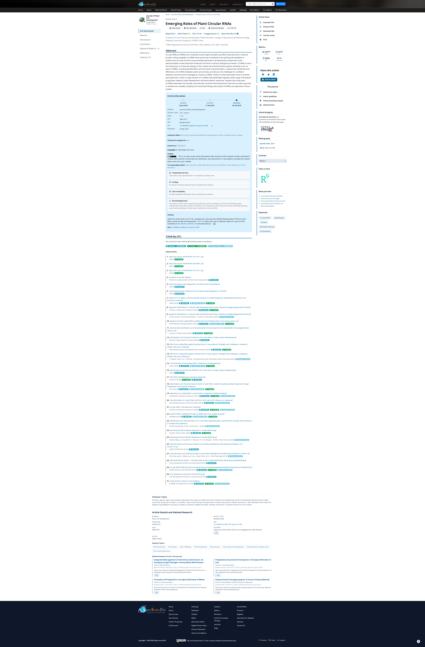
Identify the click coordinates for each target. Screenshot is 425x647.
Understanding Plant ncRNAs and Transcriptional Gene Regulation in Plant (196, 291)
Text (195, 224)
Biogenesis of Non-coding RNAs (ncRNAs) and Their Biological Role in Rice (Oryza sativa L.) (203, 321)
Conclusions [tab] (145, 44)
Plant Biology (172, 547)
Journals (237, 4)
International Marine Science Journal (273, 201)
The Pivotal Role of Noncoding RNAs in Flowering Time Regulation (194, 363)
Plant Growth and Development (233, 547)
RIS (179, 224)
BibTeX (183, 224)
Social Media (241, 607)
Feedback (195, 610)
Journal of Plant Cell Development (182, 14)
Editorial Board (161, 10)
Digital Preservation (199, 625)
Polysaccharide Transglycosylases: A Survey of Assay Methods (242, 579)
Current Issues (190, 10)
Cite (216, 533)
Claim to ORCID (270, 79)
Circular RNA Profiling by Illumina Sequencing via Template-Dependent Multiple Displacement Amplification (210, 467)
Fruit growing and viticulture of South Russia (186, 474)
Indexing (243, 10)
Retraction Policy (197, 622)
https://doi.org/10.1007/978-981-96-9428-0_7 (185, 263)
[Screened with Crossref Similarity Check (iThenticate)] (267, 128)
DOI (203, 28)
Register (281, 4)
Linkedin (282, 640)
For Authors (254, 10)
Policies (223, 4)
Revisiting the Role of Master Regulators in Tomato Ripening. (192, 437)
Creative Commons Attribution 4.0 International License (220, 641)
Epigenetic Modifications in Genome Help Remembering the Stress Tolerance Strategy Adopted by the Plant (209, 307)
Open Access (173, 614)
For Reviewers (281, 10)
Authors (217, 607)
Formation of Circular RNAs (179, 277)
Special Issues (221, 10)
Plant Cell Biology (185, 547)
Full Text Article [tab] (147, 31)
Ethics (193, 618)
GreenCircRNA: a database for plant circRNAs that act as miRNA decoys (196, 414)
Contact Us (241, 625)
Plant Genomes (215, 547)
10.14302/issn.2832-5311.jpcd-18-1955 (194, 126)
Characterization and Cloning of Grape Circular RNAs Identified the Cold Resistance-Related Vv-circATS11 (209, 453)
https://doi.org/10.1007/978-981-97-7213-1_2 (185, 270)
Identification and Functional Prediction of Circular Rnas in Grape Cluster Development (202, 370)
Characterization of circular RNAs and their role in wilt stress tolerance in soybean (200, 400)
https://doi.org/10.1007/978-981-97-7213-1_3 (185, 257)
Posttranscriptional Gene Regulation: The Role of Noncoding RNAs (193, 284)
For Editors (267, 10)
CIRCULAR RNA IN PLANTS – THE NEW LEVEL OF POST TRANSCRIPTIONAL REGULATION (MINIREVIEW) (207, 460)
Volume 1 (262, 161)
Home (203, 4)
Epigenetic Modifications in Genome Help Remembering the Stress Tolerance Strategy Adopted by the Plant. (209, 314)
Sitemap (240, 622)
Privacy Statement (198, 629)
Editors (217, 610)
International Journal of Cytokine (272, 196)
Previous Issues (206, 10)
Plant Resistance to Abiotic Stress (258, 547)
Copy (211, 126)
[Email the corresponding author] (238, 33)
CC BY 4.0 (233, 28)
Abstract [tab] (143, 35)
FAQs (216, 628)
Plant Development (200, 547)
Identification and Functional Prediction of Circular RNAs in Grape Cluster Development (202, 337)
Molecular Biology (159, 547)
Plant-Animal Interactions (161, 551)
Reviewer (217, 614)
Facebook (263, 640)
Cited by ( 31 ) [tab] (145, 57)
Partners (240, 610)
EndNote (190, 224)
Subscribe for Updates (245, 618)
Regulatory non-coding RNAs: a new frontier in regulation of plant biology (197, 393)
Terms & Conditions (199, 633)
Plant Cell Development (160, 519)
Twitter (272, 640)
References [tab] (144, 53)
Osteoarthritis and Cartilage (270, 198)
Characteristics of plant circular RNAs (184, 481)
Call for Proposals (175, 622)
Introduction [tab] (145, 40)
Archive (233, 10)
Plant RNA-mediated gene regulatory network (187, 377)
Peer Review (173, 618)
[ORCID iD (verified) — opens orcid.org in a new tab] (189, 34)
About (212, 4)
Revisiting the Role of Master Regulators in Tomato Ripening (192, 430)
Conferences (173, 625)
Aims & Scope (176, 10)
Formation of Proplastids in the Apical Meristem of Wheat (179, 579)
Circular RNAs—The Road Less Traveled (184, 407)
